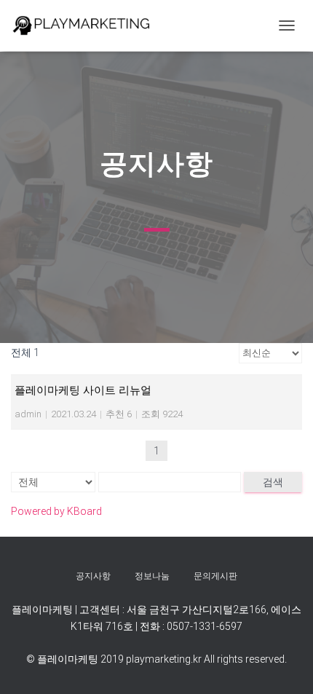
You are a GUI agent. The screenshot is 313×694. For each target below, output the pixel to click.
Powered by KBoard (56, 511)
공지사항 (93, 576)
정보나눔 (152, 576)
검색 (273, 482)
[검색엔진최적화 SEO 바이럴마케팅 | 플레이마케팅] (87, 25)
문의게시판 (215, 576)
